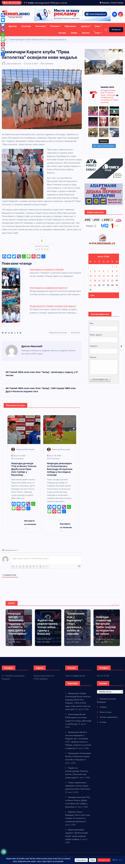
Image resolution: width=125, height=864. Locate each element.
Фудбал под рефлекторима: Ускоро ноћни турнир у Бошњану (18, 629)
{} (43, 569)
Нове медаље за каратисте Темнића (47, 272)
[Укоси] (16, 569)
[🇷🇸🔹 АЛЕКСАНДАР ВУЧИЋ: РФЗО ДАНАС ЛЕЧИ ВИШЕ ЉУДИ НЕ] (93, 114)
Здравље (85, 29)
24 (90, 288)
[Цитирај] (33, 569)
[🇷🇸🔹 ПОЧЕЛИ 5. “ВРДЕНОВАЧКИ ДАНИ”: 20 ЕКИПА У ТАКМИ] (114, 124)
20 (103, 283)
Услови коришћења (109, 720)
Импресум (116, 32)
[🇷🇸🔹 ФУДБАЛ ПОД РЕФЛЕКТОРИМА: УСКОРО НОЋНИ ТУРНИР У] (93, 124)
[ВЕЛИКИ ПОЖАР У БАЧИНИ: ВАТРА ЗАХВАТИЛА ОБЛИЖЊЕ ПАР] (114, 135)
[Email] (2, 49)
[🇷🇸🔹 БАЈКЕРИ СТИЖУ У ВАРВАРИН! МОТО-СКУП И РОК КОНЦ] (114, 114)
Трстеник (76, 336)
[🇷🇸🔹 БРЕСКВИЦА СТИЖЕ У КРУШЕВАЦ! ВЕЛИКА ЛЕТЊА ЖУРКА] (103, 124)
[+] (47, 569)
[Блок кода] (37, 569)
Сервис (103, 710)
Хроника (86, 36)
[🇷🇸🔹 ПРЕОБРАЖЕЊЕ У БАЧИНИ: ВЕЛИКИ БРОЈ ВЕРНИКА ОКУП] (103, 114)
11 (95, 279)
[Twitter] (2, 24)
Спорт (97, 36)
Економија (40, 29)
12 (99, 279)
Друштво (13, 29)
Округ (97, 29)
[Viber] (2, 29)
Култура (62, 36)
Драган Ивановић (14, 66)
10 (91, 279)
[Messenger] (2, 20)
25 (95, 288)
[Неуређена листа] (30, 569)
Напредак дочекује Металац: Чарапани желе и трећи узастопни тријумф (106, 626)
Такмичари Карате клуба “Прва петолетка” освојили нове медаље (38, 42)
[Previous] (113, 606)
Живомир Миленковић (25, 452)
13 (104, 279)
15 (112, 279)
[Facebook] (2, 15)
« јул (92, 298)
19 (99, 283)
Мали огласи (105, 715)
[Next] (117, 606)
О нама (103, 725)
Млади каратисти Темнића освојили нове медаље (53, 309)
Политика (54, 29)
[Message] (2, 39)
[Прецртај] (23, 569)
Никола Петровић (15, 642)
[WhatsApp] (2, 34)
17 (91, 283)
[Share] (2, 54)
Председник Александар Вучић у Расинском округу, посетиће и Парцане (78, 759)
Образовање (70, 29)
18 (95, 283)
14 (108, 279)
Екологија (26, 29)
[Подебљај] (13, 569)
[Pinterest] (2, 44)
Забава (74, 36)
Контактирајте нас (100, 382)
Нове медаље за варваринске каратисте (48, 291)
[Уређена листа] (26, 569)
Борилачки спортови (58, 336)
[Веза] (40, 569)
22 (112, 283)
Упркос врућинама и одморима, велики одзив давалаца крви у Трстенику (77, 788)
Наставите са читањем (30, 525)
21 (108, 283)
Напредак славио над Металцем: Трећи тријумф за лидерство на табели (76, 628)
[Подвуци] (20, 569)
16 (117, 279)
